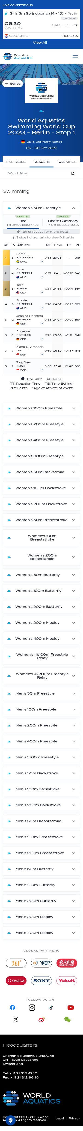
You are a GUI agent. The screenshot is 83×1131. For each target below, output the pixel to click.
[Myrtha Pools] (41, 963)
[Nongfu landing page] (66, 963)
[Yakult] (66, 980)
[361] (16, 963)
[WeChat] (67, 1019)
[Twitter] (16, 1019)
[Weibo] (41, 1019)
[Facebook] (12, 1008)
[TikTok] (51, 1008)
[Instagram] (32, 1008)
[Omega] (16, 980)
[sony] (41, 980)
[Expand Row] (62, 257)
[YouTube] (70, 1008)
